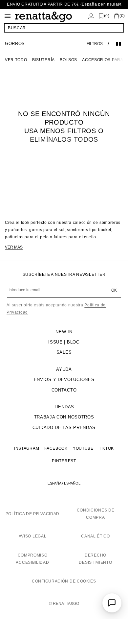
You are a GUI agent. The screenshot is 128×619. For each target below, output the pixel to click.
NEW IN (63, 331)
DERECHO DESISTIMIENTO (95, 559)
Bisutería (43, 60)
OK (114, 290)
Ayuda (64, 369)
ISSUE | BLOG (63, 342)
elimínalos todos (64, 139)
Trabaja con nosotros (64, 417)
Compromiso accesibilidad (32, 559)
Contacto (64, 390)
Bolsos (68, 60)
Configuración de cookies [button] (64, 581)
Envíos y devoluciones (64, 379)
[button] (64, 28)
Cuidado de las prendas (64, 427)
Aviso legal (33, 536)
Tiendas (64, 406)
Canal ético (95, 536)
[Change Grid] (118, 43)
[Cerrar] (120, 4)
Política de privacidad (32, 514)
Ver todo (16, 60)
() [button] (107, 15)
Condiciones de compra (96, 514)
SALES (64, 352)
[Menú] (7, 16)
